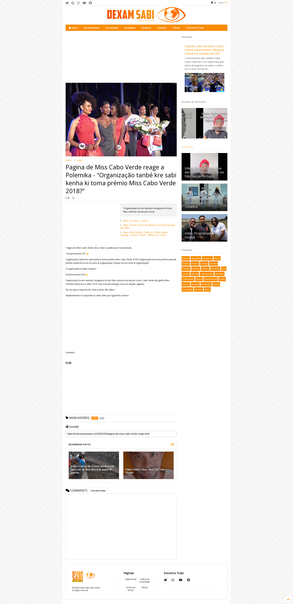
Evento (185, 263)
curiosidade (188, 279)
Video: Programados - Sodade (200, 235)
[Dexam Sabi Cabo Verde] (146, 21)
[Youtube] (84, 3)
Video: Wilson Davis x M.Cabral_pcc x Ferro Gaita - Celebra (204, 203)
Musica (145, 587)
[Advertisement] (121, 56)
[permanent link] (73, 197)
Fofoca (176, 28)
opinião (195, 284)
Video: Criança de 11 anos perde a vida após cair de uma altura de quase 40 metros (92, 469)
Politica (205, 268)
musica (185, 284)
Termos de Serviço (130, 588)
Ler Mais (204, 129)
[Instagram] (78, 3)
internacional (210, 279)
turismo (198, 289)
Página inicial (130, 579)
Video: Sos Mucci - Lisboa (135, 220)
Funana (213, 263)
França (204, 263)
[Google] (72, 3)
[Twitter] (67, 3)
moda (222, 279)
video (80, 160)
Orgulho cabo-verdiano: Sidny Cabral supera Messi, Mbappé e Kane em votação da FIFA (204, 49)
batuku (194, 273)
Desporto (146, 28)
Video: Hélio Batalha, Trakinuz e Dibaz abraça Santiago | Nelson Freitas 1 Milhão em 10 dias (144, 233)
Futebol (186, 268)
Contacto (162, 28)
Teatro (185, 273)
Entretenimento (91, 28)
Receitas (215, 268)
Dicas (217, 258)
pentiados (206, 284)
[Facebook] (90, 3)
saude (216, 284)
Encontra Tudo (196, 28)
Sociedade (129, 28)
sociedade (187, 289)
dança (199, 279)
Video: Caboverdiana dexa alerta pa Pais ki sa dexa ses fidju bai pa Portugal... (204, 117)
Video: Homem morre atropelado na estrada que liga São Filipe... (147, 226)
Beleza (185, 258)
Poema (195, 268)
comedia (219, 273)
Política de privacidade (145, 580)
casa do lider (206, 273)
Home (74, 28)
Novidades (188, 146)
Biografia (195, 258)
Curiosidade (112, 28)
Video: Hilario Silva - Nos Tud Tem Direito (145, 471)
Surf (224, 268)
